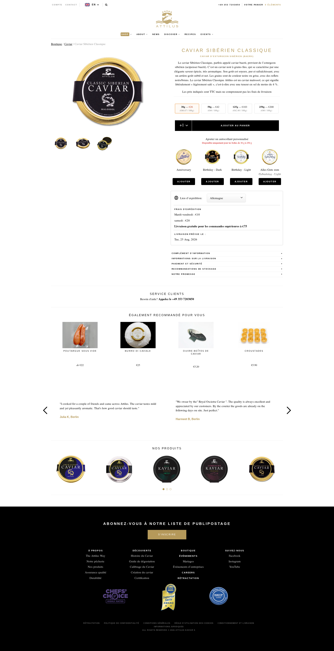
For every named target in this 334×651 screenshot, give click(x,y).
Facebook (234, 556)
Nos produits (95, 567)
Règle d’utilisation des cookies (194, 623)
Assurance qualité (95, 572)
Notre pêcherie (95, 561)
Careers (188, 572)
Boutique (56, 44)
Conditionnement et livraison (236, 623)
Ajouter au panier (235, 125)
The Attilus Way (95, 556)
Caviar (68, 44)
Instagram (235, 561)
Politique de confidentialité (121, 623)
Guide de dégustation (142, 561)
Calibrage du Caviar (142, 567)
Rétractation (188, 578)
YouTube (234, 567)
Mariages (188, 561)
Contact (71, 5)
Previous (45, 410)
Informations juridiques (169, 627)
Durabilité (95, 578)
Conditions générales (156, 623)
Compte (57, 5)
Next (289, 410)
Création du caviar (142, 572)
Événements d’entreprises (188, 567)
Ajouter (183, 181)
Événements (188, 556)
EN (94, 4)
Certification (142, 578)
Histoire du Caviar (142, 556)
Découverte (142, 550)
